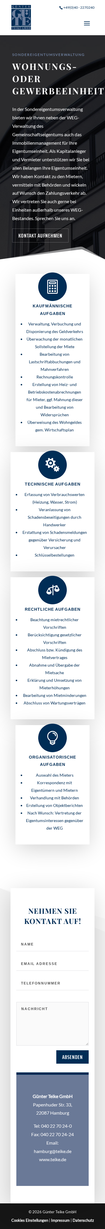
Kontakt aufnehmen (40, 235)
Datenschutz (83, 1220)
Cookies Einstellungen (29, 1220)
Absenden (72, 1057)
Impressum (60, 1220)
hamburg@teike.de (52, 1151)
